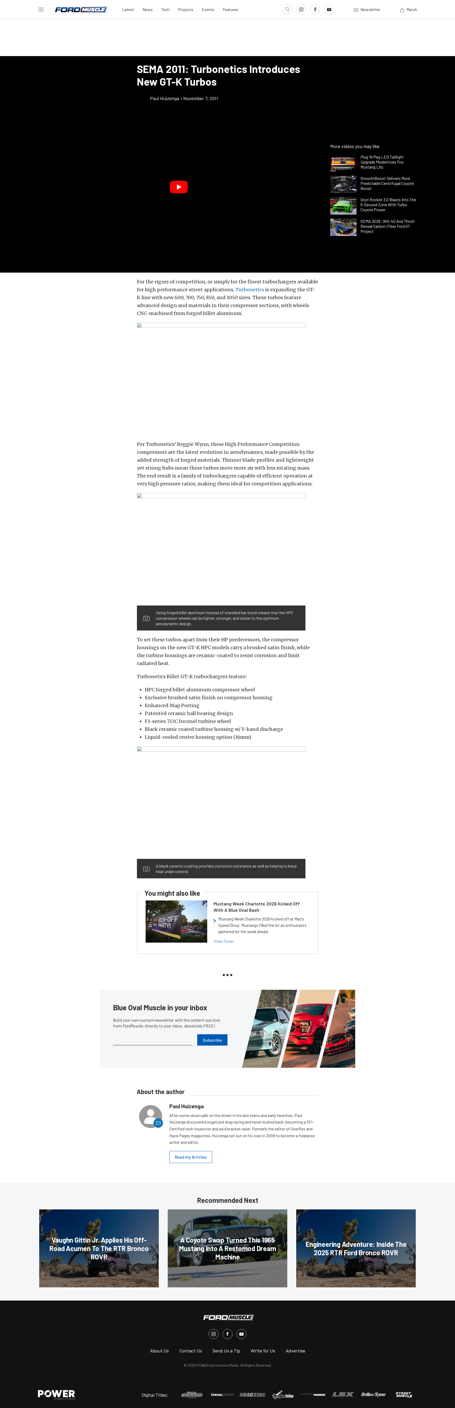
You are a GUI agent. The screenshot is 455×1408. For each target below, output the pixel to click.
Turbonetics (249, 290)
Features (230, 9)
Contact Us (190, 1350)
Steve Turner (224, 941)
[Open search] (287, 9)
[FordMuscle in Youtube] (241, 1334)
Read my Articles (191, 1156)
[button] (179, 187)
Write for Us (263, 1350)
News (147, 9)
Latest (128, 9)
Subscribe (212, 1039)
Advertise (295, 1350)
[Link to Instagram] (301, 9)
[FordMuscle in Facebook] (227, 1334)
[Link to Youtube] (329, 9)
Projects (185, 9)
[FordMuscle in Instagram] (214, 1334)
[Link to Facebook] (315, 9)
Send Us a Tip (226, 1350)
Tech (165, 9)
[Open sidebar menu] (41, 9)
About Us (159, 1350)
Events (208, 9)
